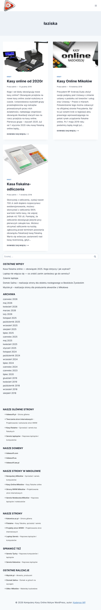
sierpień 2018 (9, 393)
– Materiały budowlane (21, 589)
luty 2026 (7, 314)
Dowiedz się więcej (18, 134)
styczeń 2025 (9, 348)
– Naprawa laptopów (21, 562)
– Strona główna (17, 414)
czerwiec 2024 (10, 367)
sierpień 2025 (9, 329)
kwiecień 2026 (10, 306)
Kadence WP (79, 602)
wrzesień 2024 (10, 359)
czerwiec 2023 (10, 370)
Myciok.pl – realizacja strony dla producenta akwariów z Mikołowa (35, 287)
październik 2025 (11, 322)
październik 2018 (11, 385)
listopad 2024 (10, 351)
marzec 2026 (9, 310)
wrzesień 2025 (10, 325)
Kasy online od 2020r (25, 81)
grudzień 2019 (10, 378)
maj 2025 (7, 340)
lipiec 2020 (8, 374)
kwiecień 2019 (10, 382)
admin (14, 87)
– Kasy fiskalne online (24, 484)
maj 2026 (7, 303)
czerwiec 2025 (10, 337)
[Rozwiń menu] (95, 5)
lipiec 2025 (8, 333)
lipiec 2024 (8, 363)
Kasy (9, 77)
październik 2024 (11, 355)
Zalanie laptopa (10, 278)
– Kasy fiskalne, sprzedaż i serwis (23, 523)
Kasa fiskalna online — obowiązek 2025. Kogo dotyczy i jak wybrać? (36, 269)
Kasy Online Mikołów (74, 81)
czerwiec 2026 (10, 299)
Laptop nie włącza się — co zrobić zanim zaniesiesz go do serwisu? (36, 273)
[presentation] (25, 57)
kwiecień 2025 (10, 344)
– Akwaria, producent (19, 575)
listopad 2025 (10, 318)
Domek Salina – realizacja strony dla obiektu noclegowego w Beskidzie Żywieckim (43, 283)
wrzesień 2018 (10, 389)
